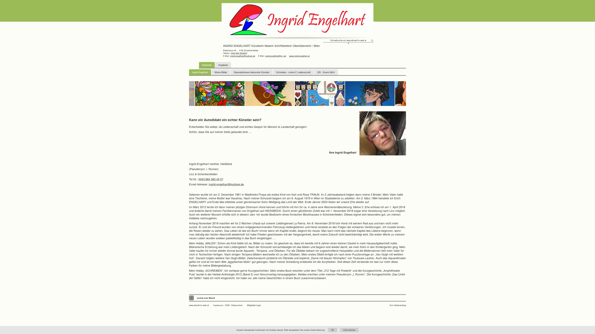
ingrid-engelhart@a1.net (275, 55)
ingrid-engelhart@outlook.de (242, 55)
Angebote (223, 64)
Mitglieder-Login (254, 305)
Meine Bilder (221, 72)
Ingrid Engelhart (200, 72)
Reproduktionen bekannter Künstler (251, 72)
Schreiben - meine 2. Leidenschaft (293, 72)
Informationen (349, 329)
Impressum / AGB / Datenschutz (228, 305)
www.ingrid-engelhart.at (299, 55)
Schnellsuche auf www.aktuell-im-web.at (348, 40)
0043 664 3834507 (239, 53)
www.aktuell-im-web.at (199, 305)
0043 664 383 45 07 (210, 179)
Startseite (207, 64)
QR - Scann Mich (326, 72)
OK (332, 329)
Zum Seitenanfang (398, 305)
